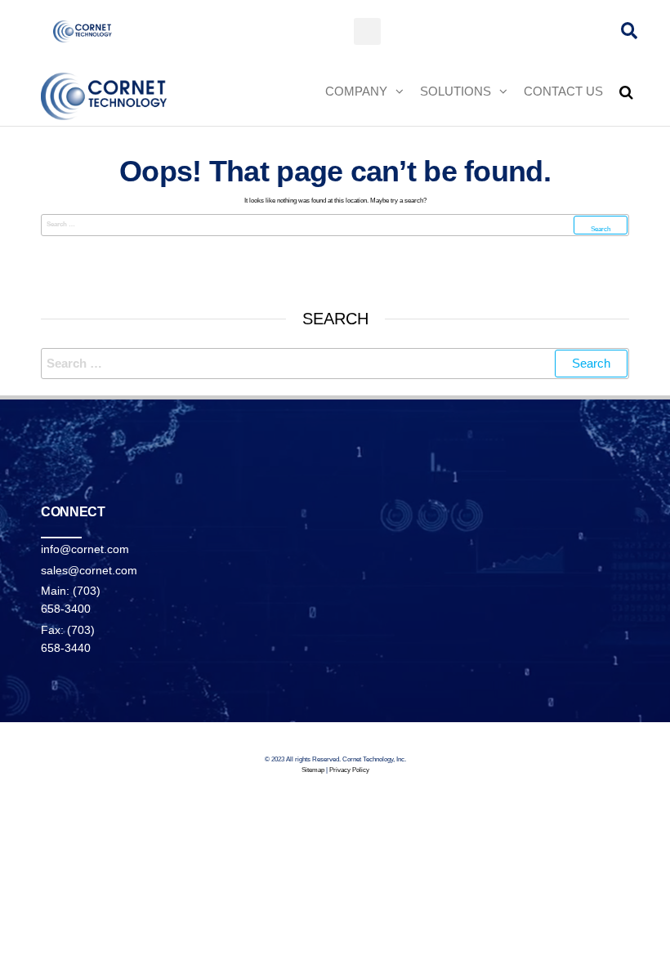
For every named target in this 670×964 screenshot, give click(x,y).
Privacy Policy (349, 770)
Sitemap (313, 770)
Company (356, 91)
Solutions (455, 91)
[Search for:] (335, 225)
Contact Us (563, 91)
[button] (367, 31)
